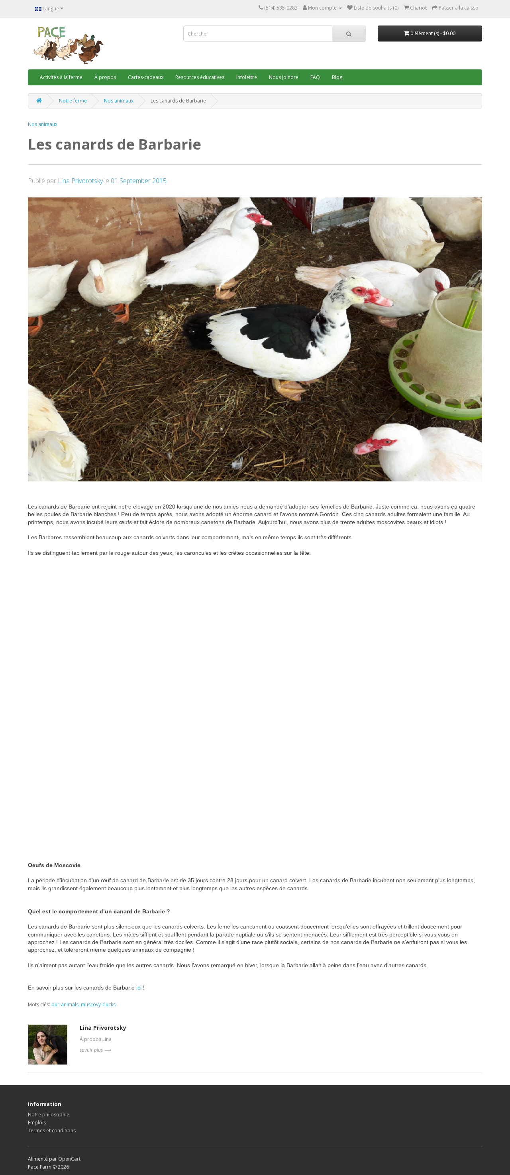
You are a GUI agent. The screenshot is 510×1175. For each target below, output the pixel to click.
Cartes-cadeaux (145, 77)
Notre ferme (73, 100)
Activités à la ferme (61, 77)
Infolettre (246, 77)
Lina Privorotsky (81, 180)
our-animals (64, 1004)
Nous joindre (283, 77)
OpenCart (69, 1158)
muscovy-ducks (98, 1004)
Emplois (37, 1122)
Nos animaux (118, 100)
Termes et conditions (52, 1130)
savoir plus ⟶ (95, 1050)
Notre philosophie (48, 1114)
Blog (337, 77)
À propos (105, 77)
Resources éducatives (199, 77)
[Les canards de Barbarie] (255, 339)
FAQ (315, 77)
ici (138, 987)
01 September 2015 (139, 180)
